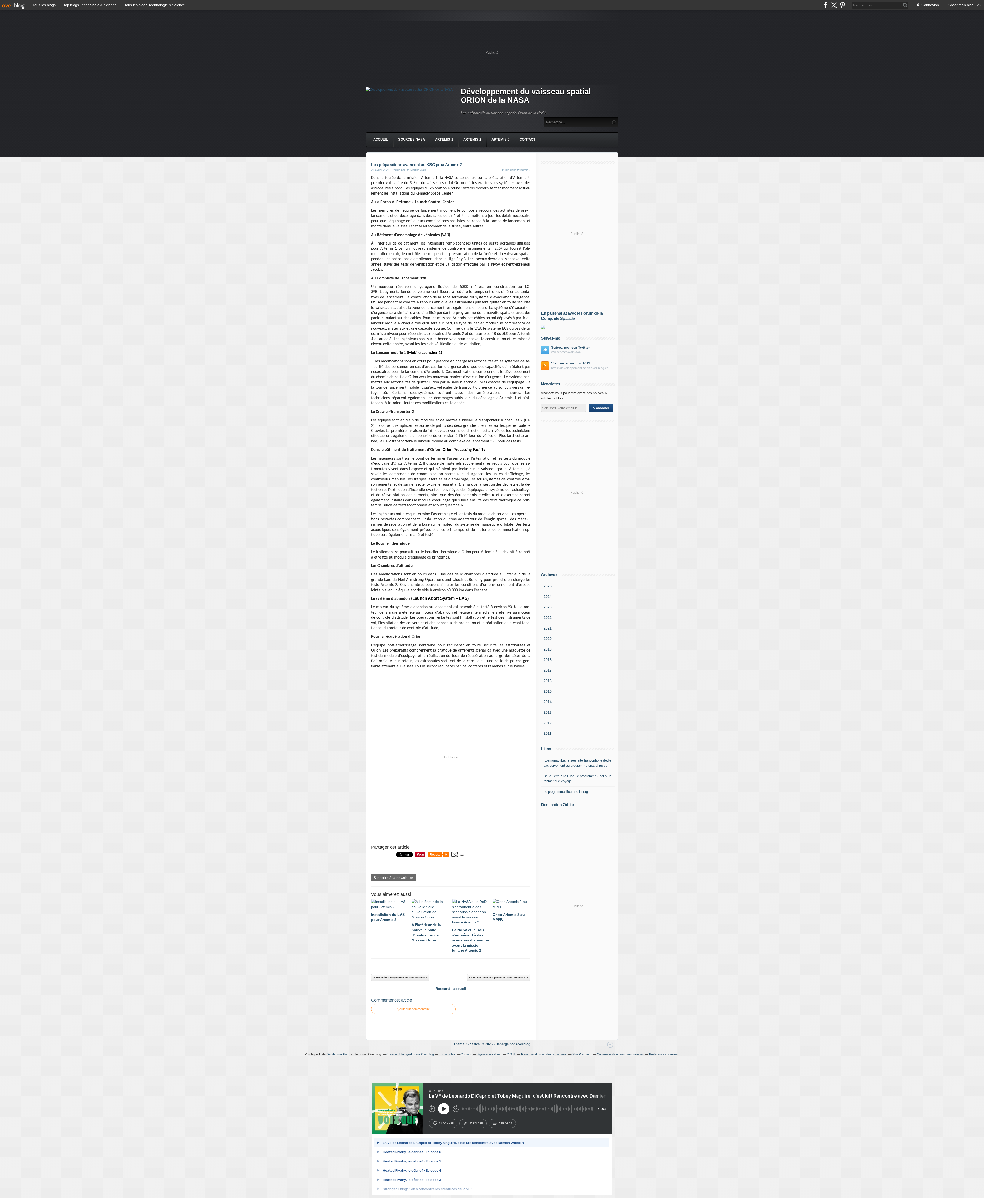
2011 (547, 733)
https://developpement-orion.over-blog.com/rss (582, 368)
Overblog (523, 1044)
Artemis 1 (444, 139)
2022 (548, 618)
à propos (505, 1123)
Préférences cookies (663, 1054)
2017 (548, 670)
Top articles (447, 1054)
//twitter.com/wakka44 (566, 352)
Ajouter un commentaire (413, 1009)
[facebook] (825, 5)
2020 (548, 639)
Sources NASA (411, 139)
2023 (548, 607)
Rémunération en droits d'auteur (543, 1054)
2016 (548, 681)
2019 (548, 649)
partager (476, 1123)
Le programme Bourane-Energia (567, 792)
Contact (527, 139)
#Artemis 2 (523, 169)
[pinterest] (842, 5)
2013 (548, 712)
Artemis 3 (500, 139)
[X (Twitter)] (834, 5)
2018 (548, 660)
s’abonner (446, 1123)
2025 (548, 586)
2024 (548, 597)
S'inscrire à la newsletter (393, 878)
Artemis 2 (472, 139)
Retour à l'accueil (451, 989)
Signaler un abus (489, 1054)
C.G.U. (511, 1054)
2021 (548, 628)
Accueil (380, 139)
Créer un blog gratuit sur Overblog (410, 1054)
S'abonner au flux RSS (570, 363)
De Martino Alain (338, 1054)
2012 (548, 723)
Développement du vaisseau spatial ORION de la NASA (526, 95)
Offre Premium (581, 1054)
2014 (548, 702)
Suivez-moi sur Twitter (570, 347)
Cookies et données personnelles (620, 1054)
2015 (548, 691)
